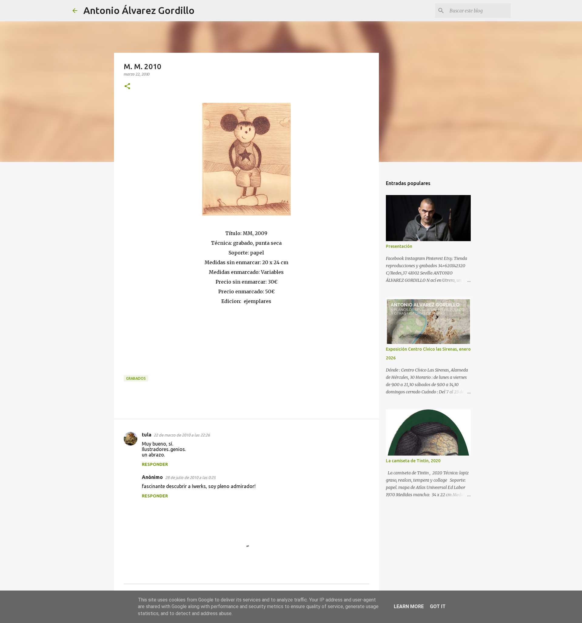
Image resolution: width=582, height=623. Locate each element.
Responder (155, 464)
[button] (127, 87)
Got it (438, 606)
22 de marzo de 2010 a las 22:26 (182, 435)
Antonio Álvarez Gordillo (139, 10)
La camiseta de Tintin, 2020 (413, 460)
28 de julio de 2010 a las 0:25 (190, 477)
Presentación (399, 246)
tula (146, 434)
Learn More (409, 606)
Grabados (136, 378)
